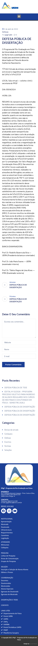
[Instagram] (9, 510)
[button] (19, 16)
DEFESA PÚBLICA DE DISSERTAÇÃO (19, 407)
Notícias (7, 446)
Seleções (8, 450)
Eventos (7, 442)
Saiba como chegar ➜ (8, 496)
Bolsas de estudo (11, 430)
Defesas (5, 32)
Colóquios (8, 434)
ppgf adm (8, 35)
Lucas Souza (33, 644)
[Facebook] (3, 510)
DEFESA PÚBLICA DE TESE (15, 387)
